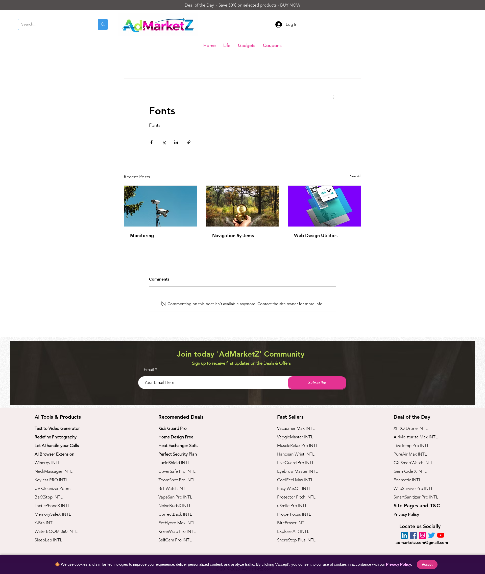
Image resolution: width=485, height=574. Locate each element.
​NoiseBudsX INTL (174, 505)
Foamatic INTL (407, 479)
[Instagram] (422, 535)
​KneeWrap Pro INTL (177, 531)
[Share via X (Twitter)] (163, 142)
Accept (427, 564)
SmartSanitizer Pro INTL (416, 497)
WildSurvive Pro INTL (413, 488)
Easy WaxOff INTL (294, 488)
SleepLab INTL (48, 539)
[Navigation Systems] (242, 206)
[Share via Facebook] (151, 142)
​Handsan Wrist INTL (295, 454)
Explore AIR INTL (293, 531)
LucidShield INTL (174, 462)
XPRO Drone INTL (411, 428)
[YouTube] (440, 535)
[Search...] (103, 24)
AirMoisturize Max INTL (416, 436)
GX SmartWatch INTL (413, 462)
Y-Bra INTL (45, 522)
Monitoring (142, 235)
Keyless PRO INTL (51, 479)
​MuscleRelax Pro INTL (297, 445)
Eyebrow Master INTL (297, 471)
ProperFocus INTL (294, 514)
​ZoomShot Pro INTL (177, 479)
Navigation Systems (233, 235)
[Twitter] (431, 535)
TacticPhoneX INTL (52, 505)
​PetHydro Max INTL (177, 522)
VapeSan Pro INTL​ (175, 497)
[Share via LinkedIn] (176, 142)
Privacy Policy (406, 514)
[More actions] (333, 97)
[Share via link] (188, 142)
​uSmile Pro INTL (292, 505)
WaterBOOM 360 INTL (56, 531)
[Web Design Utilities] (324, 206)
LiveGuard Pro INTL (295, 462)
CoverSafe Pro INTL (177, 471)
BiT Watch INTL (173, 488)
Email (149, 369)
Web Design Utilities (315, 235)
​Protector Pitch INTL (296, 497)
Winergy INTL (47, 462)
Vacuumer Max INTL (296, 428)
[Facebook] (413, 535)
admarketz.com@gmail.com (422, 542)
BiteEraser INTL (292, 522)
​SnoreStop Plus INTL (296, 539)
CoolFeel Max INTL (295, 479)
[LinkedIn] (404, 535)
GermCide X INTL (410, 471)
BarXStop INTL (49, 497)
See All (355, 176)
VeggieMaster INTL (295, 436)
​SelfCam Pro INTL (175, 539)
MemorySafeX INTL (53, 514)
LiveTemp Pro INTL (411, 445)
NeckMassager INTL (53, 471)
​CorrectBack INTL (175, 514)
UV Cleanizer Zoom (52, 488)
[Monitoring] (160, 206)
